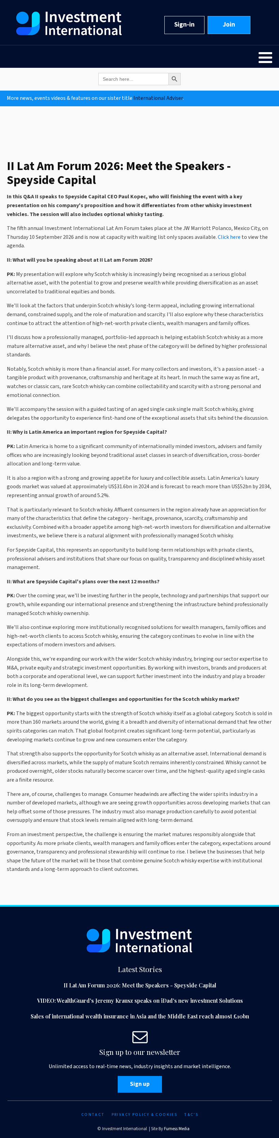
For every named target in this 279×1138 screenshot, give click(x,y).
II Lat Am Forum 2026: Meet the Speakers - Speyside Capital (140, 985)
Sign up (140, 1084)
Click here (230, 237)
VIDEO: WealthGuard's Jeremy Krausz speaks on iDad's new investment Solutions (140, 1000)
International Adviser (158, 98)
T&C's (191, 1115)
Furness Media (177, 1129)
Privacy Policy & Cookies (145, 1115)
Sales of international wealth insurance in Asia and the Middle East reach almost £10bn (140, 1016)
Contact (93, 1115)
